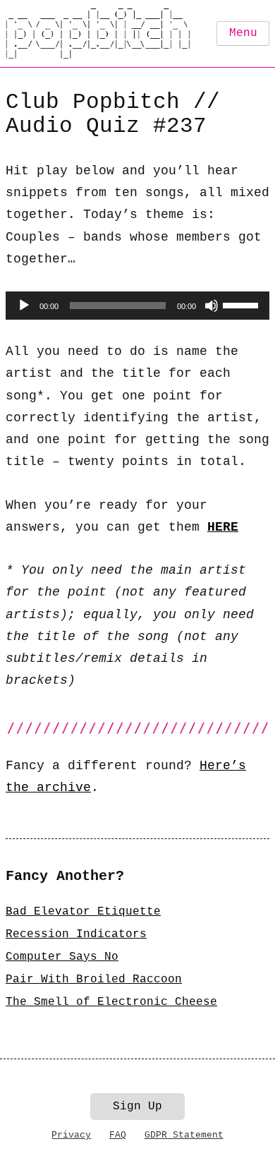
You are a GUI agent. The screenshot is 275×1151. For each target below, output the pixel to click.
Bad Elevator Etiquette (83, 911)
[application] (137, 305)
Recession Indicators (76, 934)
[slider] (242, 304)
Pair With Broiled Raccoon (94, 979)
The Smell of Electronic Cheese (111, 1002)
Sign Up (137, 1106)
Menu (243, 33)
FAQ (117, 1135)
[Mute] (211, 306)
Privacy (71, 1135)
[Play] (24, 306)
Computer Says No (62, 957)
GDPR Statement (184, 1135)
